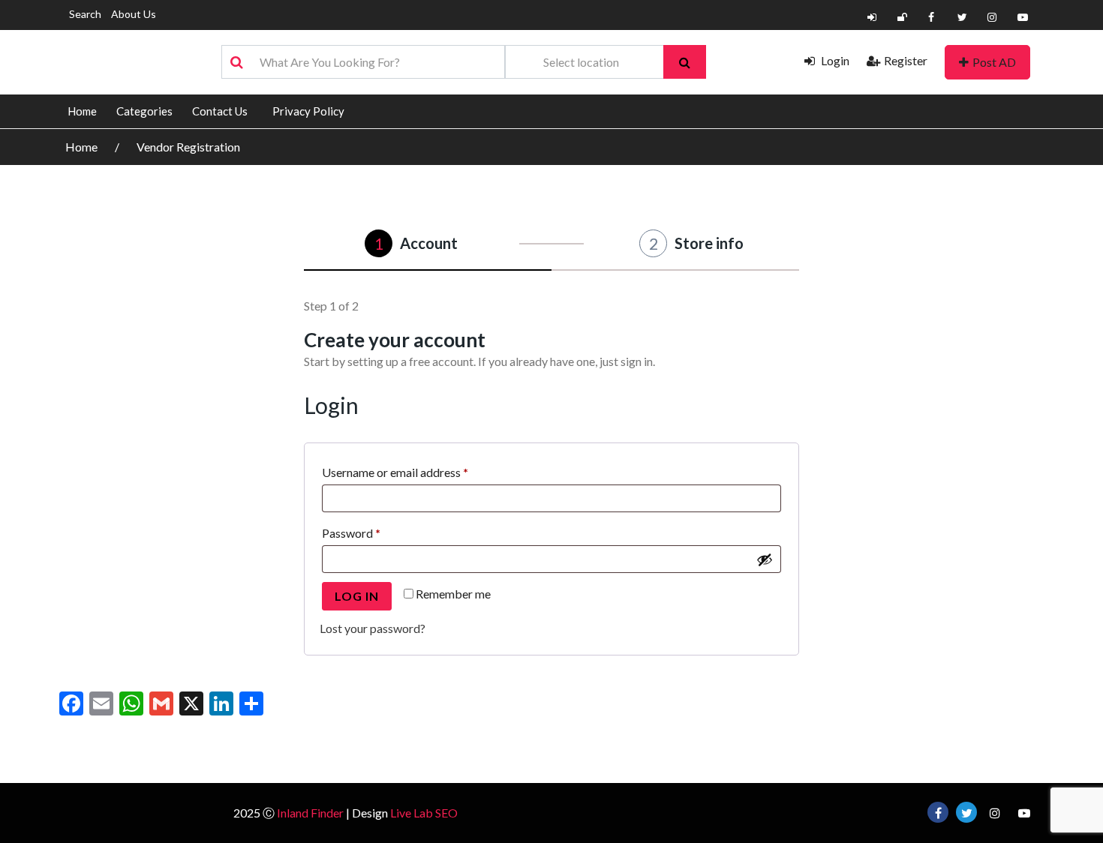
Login (834, 60)
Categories (144, 111)
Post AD (994, 62)
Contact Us (220, 111)
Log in (357, 596)
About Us (133, 14)
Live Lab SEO (424, 813)
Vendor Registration (188, 147)
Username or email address (418, 471)
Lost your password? (372, 628)
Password (374, 532)
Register (905, 60)
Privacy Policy (308, 111)
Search (85, 14)
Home (82, 111)
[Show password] (764, 559)
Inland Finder (310, 813)
